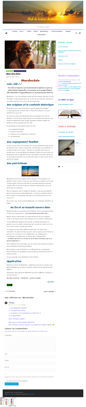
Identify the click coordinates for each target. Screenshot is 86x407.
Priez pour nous (63, 56)
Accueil (14, 31)
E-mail (7, 360)
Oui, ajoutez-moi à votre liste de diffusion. (17, 380)
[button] (24, 31)
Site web (7, 367)
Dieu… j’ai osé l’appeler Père (72, 86)
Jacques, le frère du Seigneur (67, 63)
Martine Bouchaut (63, 88)
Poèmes (68, 31)
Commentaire (8, 335)
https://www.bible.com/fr (65, 104)
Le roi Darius (10, 291)
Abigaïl (67, 90)
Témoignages (41, 34)
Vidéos (29, 31)
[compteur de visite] (9, 285)
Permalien (23, 304)
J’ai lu (21, 31)
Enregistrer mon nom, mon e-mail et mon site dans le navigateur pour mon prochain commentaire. (29, 376)
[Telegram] (62, 167)
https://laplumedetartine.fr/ (66, 136)
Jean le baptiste (49, 291)
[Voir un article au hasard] (79, 33)
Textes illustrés (56, 31)
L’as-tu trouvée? (63, 46)
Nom (6, 353)
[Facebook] (59, 167)
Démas (60, 60)
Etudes (35, 31)
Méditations (44, 31)
